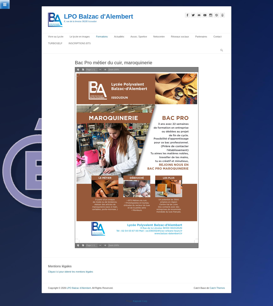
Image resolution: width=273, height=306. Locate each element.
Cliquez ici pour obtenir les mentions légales (70, 271)
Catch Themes (217, 288)
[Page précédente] (78, 70)
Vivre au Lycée (55, 36)
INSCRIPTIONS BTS (80, 43)
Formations (102, 36)
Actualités (119, 36)
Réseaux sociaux (180, 36)
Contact (217, 36)
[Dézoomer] (100, 70)
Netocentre (159, 36)
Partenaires (201, 36)
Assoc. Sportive (138, 36)
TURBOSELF (55, 43)
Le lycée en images (80, 36)
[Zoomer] (105, 70)
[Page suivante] (83, 70)
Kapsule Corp (140, 301)
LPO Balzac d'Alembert (98, 16)
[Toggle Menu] (5, 4)
